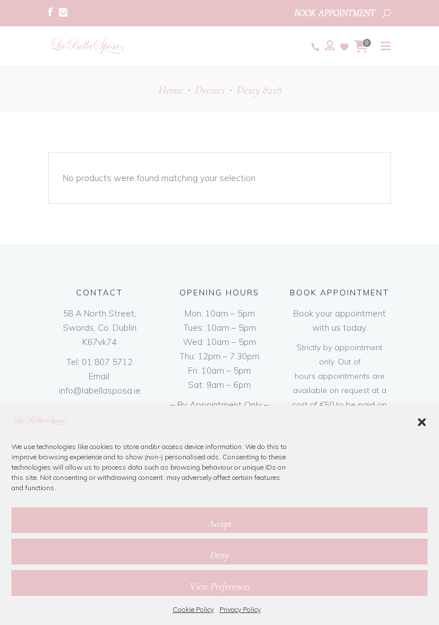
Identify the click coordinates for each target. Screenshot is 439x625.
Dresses (210, 90)
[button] (422, 422)
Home (170, 90)
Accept (220, 523)
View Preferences (220, 586)
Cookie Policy (193, 609)
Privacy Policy (240, 609)
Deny (219, 554)
